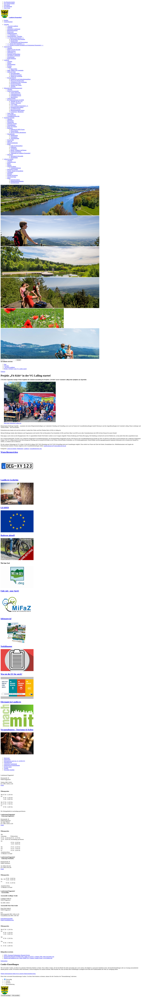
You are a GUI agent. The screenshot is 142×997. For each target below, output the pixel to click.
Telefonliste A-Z (11, 52)
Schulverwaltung (11, 166)
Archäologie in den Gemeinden (19, 82)
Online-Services (11, 51)
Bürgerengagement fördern (17, 110)
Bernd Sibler (14, 69)
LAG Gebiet (14, 104)
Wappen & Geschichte (16, 76)
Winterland (10, 154)
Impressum (7, 758)
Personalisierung (10, 984)
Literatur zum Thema (16, 85)
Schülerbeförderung (16, 168)
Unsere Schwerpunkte (13, 91)
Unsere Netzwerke (15, 92)
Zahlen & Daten (11, 72)
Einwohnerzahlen (15, 73)
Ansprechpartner (8, 21)
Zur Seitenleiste (8, 6)
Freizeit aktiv (10, 140)
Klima (8, 178)
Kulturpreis (13, 147)
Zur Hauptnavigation (9, 2)
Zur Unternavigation (9, 3)
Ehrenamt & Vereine (12, 169)
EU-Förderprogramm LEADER (15, 100)
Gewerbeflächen (11, 114)
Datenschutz (7, 759)
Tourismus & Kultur (9, 117)
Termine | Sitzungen (16, 103)
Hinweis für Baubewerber (17, 80)
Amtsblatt (9, 27)
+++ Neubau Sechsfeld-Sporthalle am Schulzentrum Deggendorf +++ (25, 45)
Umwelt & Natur (11, 177)
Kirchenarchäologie (16, 83)
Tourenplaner (14, 137)
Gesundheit (10, 172)
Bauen (9, 163)
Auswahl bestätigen (6, 995)
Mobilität (9, 174)
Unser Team (10, 113)
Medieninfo (20, 448)
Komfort (8, 982)
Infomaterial (10, 120)
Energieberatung (15, 182)
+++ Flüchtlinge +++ (12, 35)
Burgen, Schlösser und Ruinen (18, 150)
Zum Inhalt (7, 5)
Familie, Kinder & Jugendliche (15, 171)
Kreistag (9, 66)
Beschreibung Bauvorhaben (18, 39)
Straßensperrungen (12, 33)
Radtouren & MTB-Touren (18, 129)
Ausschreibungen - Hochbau (14, 36)
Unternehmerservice (16, 94)
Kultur (9, 144)
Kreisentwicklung (15, 179)
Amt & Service (8, 46)
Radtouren (10, 128)
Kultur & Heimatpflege (17, 145)
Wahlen (9, 63)
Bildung (9, 165)
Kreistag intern (8, 767)
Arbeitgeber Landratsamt (13, 29)
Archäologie (14, 148)
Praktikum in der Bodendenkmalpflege (21, 79)
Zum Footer (7, 8)
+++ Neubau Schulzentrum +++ (15, 38)
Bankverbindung (11, 58)
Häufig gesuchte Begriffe (13, 49)
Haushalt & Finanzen (16, 74)
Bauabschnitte (14, 40)
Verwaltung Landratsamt (13, 55)
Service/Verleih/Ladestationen (18, 132)
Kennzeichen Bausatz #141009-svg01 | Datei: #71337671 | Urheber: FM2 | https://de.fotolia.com (29, 956)
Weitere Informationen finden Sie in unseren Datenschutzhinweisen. (18, 973)
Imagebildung (14, 97)
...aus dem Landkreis (12, 26)
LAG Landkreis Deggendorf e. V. (19, 106)
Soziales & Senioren (12, 175)
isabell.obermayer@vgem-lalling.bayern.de (55, 446)
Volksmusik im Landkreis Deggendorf (20, 153)
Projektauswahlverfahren (17, 107)
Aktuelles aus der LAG (17, 101)
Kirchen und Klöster (16, 151)
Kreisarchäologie (11, 77)
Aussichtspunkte (15, 138)
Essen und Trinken (12, 126)
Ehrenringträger (11, 64)
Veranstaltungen (11, 125)
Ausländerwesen (11, 162)
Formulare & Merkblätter (13, 54)
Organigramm (10, 57)
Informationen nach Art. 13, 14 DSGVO (14, 761)
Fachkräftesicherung (16, 95)
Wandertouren (11, 134)
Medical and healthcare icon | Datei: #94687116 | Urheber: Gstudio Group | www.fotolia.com (28, 958)
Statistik (8, 981)
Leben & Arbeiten (8, 159)
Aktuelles (6, 24)
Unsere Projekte (11, 98)
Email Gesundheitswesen (7, 920)
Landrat (9, 67)
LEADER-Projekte (16, 108)
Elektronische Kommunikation (12, 765)
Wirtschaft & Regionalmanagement (13, 88)
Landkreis (6, 60)
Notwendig (9, 979)
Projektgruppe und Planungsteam (19, 42)
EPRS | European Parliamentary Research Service (17, 955)
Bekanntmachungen (12, 30)
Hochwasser (10, 32)
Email (2, 785)
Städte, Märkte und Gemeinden (15, 70)
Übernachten (10, 122)
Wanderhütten (14, 157)
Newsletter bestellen (9, 770)
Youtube (6, 768)
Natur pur (9, 141)
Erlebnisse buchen (12, 123)
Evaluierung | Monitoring (17, 111)
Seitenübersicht (8, 762)
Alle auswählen (15, 995)
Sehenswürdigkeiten (12, 143)
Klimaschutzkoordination (17, 181)
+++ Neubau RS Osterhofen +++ (15, 43)
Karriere (6, 20)
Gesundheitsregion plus (13, 116)
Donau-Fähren (14, 131)
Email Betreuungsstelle (7, 918)
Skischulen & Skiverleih (17, 156)
